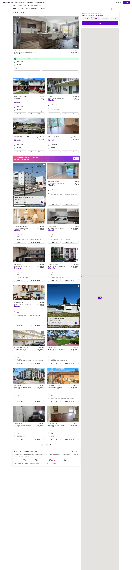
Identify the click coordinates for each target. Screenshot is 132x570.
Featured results (18, 12)
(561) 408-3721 (51, 100)
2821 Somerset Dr (18, 302)
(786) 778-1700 (51, 230)
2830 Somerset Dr (18, 264)
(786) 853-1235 (17, 351)
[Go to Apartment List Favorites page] (116, 2)
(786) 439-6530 (17, 427)
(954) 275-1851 (51, 351)
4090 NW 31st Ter (18, 423)
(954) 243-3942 (51, 268)
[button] (100, 297)
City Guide (74, 451)
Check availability (59, 71)
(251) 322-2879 (17, 53)
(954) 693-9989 (17, 102)
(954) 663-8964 (17, 140)
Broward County (22, 5)
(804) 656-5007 (17, 268)
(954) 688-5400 (51, 185)
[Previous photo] (14, 32)
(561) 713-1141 (50, 140)
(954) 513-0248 (17, 230)
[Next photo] (78, 32)
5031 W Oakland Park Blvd (54, 385)
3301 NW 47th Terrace (53, 136)
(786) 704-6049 (51, 427)
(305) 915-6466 (51, 389)
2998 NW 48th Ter (18, 385)
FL (17, 5)
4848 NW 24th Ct (52, 423)
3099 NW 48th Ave (53, 264)
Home (14, 5)
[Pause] (44, 165)
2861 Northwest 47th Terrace (21, 136)
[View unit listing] (42, 202)
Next (100, 23)
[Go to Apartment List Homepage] (7, 2)
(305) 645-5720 (17, 306)
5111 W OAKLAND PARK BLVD (21, 347)
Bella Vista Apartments (19, 50)
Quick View (27, 71)
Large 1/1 (50, 96)
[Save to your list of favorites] (76, 18)
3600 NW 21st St (52, 226)
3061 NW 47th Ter (52, 347)
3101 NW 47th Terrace (53, 181)
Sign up (126, 2)
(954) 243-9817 (17, 389)
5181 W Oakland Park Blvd (20, 226)
